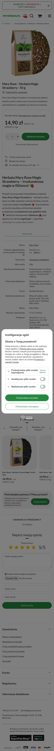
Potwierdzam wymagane (27, 406)
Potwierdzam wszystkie (27, 397)
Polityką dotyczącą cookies (32, 349)
